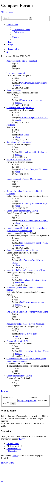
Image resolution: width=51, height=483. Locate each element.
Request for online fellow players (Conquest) (26, 324)
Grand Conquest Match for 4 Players (22, 250)
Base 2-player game (28, 334)
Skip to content (7, 12)
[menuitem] (21, 29)
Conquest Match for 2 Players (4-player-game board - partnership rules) (26, 359)
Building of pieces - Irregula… (33, 302)
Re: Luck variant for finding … (33, 152)
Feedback (11, 125)
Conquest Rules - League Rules (20, 107)
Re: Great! (24, 135)
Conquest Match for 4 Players (19, 376)
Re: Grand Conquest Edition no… (35, 169)
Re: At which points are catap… (34, 117)
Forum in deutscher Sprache (19, 159)
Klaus (17, 85)
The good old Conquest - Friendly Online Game (27, 312)
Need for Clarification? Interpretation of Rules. (27, 270)
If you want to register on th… (33, 100)
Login (4, 391)
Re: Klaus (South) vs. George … (34, 220)
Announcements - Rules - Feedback (22, 61)
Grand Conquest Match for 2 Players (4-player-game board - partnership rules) (27, 229)
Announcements (14, 90)
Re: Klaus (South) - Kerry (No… (34, 351)
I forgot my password (27, 400)
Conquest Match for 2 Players (19, 341)
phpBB (15, 455)
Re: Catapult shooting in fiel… (33, 280)
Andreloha (19, 245)
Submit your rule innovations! (19, 142)
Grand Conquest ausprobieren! (33, 83)
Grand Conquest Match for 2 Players (22, 211)
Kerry (17, 336)
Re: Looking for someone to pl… (34, 203)
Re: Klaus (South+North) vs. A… (34, 243)
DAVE (18, 120)
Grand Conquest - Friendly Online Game (24, 179)
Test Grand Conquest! (16, 73)
